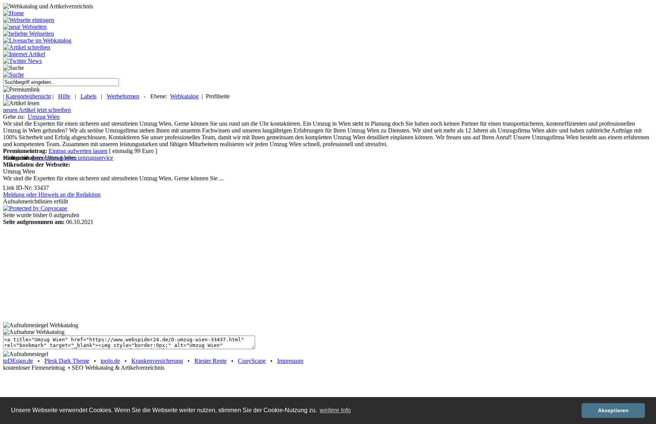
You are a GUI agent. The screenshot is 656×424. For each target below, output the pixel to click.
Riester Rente (210, 361)
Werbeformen (123, 96)
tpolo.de (110, 361)
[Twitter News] (22, 61)
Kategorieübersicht (28, 96)
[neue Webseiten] (25, 27)
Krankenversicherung (157, 361)
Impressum (290, 361)
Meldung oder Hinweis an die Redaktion (52, 194)
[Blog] (24, 54)
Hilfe (64, 96)
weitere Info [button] (335, 410)
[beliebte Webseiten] (28, 33)
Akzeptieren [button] (613, 410)
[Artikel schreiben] (26, 47)
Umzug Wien (44, 116)
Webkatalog (184, 96)
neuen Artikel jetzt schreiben (37, 110)
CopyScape (252, 361)
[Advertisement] (50, 272)
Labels (88, 96)
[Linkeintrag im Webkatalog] (28, 20)
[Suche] (13, 74)
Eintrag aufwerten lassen (78, 151)
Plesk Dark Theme (66, 361)
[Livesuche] (37, 40)
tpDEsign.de (18, 361)
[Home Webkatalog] (13, 13)
